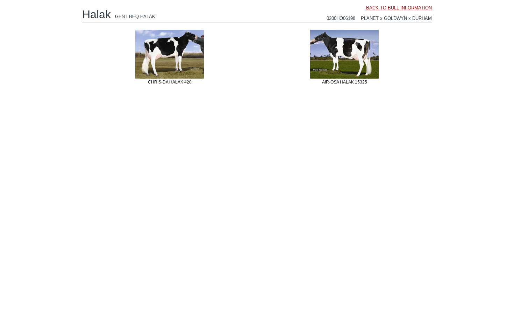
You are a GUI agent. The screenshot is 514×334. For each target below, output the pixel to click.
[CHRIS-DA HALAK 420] (169, 78)
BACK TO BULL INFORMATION (399, 7)
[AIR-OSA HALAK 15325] (344, 78)
